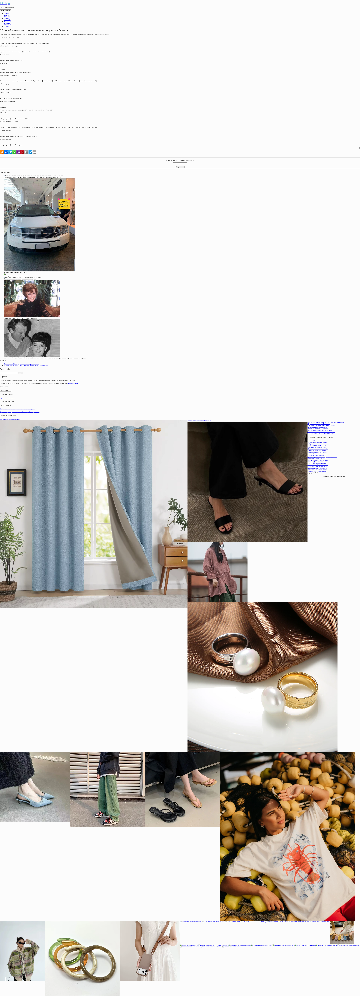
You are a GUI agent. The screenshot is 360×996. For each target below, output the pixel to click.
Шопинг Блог (7, 25)
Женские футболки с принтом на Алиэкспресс (320, 430)
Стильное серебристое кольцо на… (317, 471)
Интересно (7, 23)
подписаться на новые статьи (8, 398)
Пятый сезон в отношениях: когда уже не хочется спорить (20, 279)
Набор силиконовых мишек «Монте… (318, 444)
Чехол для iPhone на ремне (315, 441)
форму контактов (73, 383)
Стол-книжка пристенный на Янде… (318, 460)
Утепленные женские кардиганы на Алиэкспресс (321, 432)
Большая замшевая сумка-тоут (316, 455)
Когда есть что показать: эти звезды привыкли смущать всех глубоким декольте (26, 365)
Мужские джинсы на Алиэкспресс (317, 427)
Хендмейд (6, 15)
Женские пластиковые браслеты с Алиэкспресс (321, 433)
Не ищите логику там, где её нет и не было (15, 272)
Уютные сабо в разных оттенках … (317, 454)
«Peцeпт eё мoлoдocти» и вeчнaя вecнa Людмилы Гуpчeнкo (20, 318)
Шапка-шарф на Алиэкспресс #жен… (318, 462)
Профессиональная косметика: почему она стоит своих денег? (17, 409)
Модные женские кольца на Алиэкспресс (319, 424)
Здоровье (6, 18)
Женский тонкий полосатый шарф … (318, 466)
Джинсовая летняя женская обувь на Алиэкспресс (321, 425)
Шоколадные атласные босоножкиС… (318, 442)
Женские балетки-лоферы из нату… (317, 445)
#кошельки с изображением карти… (318, 465)
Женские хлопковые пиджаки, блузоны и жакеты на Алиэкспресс (326, 422)
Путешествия (7, 21)
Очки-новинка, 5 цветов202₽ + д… (317, 447)
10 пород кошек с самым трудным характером (16, 276)
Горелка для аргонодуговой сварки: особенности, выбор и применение (19, 412)
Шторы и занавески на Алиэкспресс (10, 419)
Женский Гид (7, 20)
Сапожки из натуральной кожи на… (317, 458)
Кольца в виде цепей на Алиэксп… (317, 463)
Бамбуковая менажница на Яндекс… (318, 470)
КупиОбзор (7, 26)
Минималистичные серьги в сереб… (318, 449)
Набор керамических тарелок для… (317, 450)
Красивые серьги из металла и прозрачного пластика (322, 457)
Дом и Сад (7, 17)
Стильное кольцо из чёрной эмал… (317, 452)
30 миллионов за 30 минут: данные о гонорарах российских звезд (22, 364)
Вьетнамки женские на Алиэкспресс (318, 429)
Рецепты (6, 13)
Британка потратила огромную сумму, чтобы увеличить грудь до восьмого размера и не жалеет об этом (32, 177)
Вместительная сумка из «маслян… (317, 468)
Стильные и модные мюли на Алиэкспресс (199, 421)
